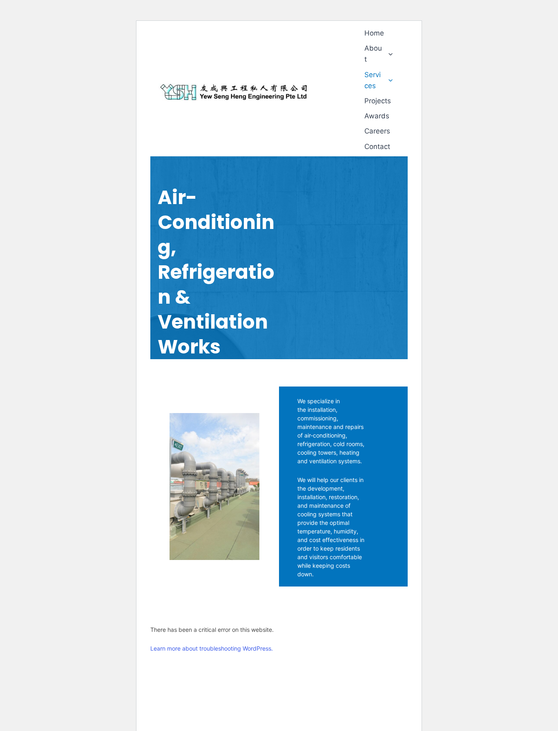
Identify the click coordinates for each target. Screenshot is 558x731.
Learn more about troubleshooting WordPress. (211, 648)
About (373, 53)
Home (374, 33)
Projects (377, 101)
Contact (377, 146)
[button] (388, 54)
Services (372, 80)
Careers (377, 131)
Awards (376, 116)
